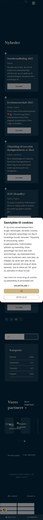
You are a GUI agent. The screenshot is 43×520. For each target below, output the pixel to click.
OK (21, 291)
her (32, 280)
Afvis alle (21, 297)
